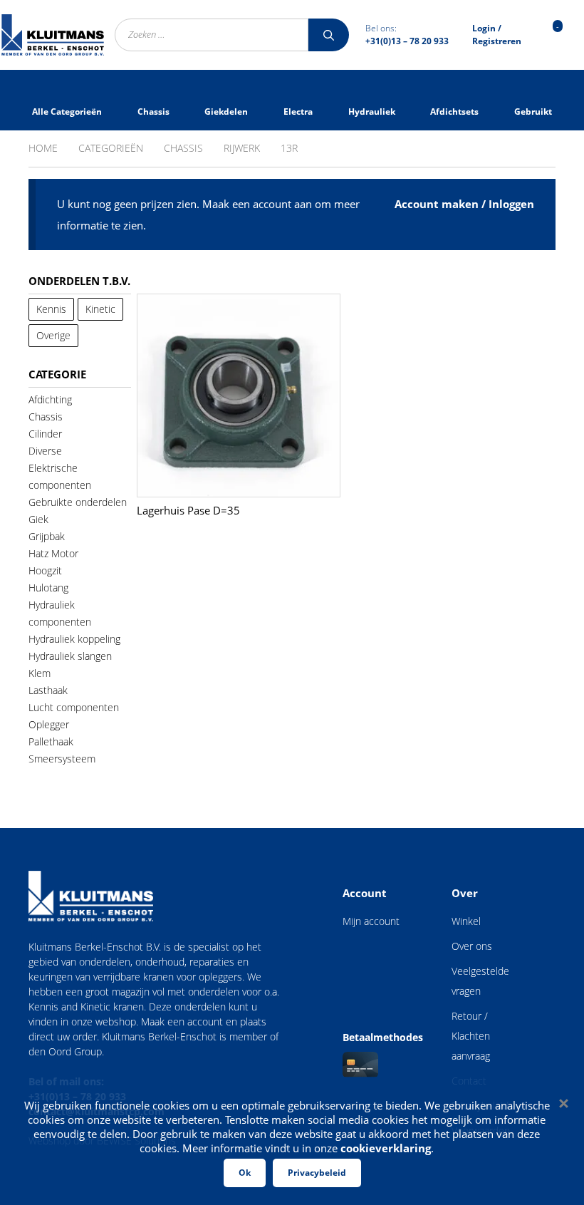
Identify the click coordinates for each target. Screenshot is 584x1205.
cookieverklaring (385, 1148)
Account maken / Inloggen (464, 204)
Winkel (466, 921)
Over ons (472, 946)
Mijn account (371, 921)
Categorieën (110, 148)
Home (43, 148)
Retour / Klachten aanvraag (471, 1035)
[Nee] (563, 1103)
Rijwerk (242, 148)
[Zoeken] (328, 35)
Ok (245, 1173)
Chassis (183, 148)
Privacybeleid (317, 1173)
